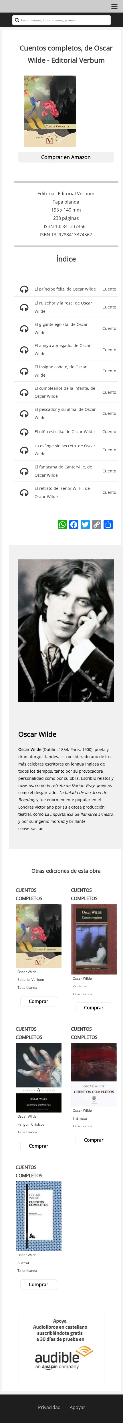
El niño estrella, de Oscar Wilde (65, 431)
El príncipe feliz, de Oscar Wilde (65, 289)
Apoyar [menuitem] (77, 1407)
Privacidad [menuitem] (49, 1407)
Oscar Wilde (37, 734)
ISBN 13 (48, 235)
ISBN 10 (52, 226)
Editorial (46, 193)
